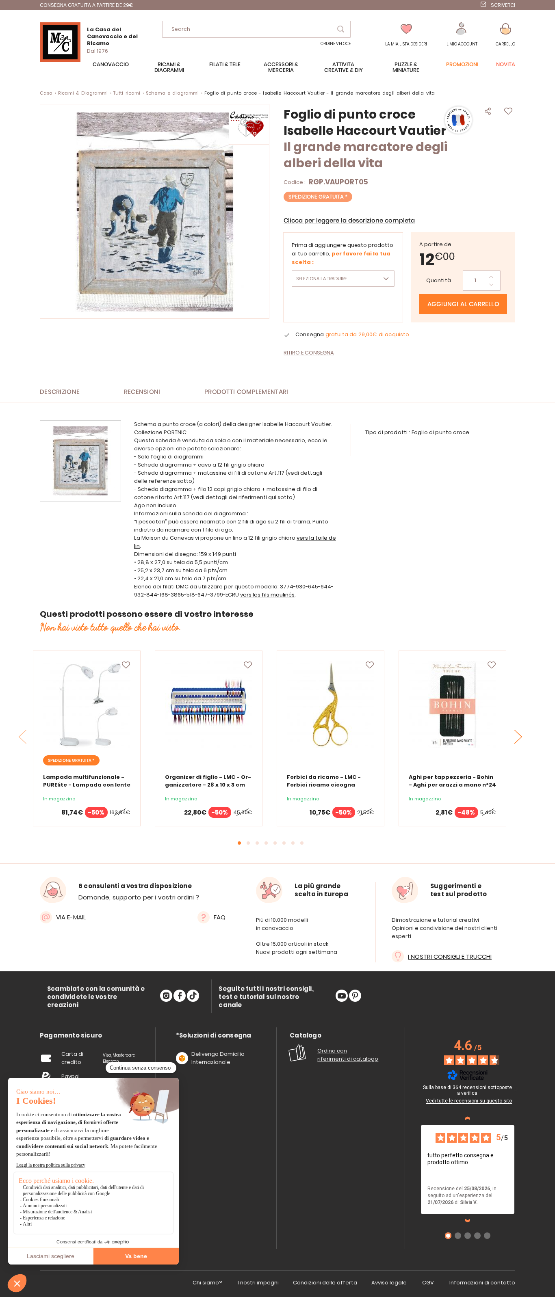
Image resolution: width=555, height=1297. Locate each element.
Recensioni (142, 392)
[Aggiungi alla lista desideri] (126, 665)
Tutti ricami (127, 93)
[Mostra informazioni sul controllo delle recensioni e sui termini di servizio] (515, 1088)
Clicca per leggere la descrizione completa (349, 221)
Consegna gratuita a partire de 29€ (86, 5)
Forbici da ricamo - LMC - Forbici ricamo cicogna (324, 781)
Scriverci (503, 5)
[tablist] (71, 1036)
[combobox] (256, 29)
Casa (46, 93)
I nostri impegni (258, 1282)
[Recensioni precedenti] (467, 1118)
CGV (428, 1282)
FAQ (219, 917)
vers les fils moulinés (267, 595)
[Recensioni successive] (467, 1220)
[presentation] (518, 737)
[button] (461, 34)
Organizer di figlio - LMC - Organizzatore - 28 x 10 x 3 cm (208, 781)
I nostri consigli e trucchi (450, 956)
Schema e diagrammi (172, 93)
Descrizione (60, 392)
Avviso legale (389, 1282)
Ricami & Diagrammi (83, 93)
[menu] (277, 71)
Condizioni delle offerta (325, 1282)
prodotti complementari (246, 392)
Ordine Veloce (336, 44)
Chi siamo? (207, 1282)
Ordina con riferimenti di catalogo (347, 1055)
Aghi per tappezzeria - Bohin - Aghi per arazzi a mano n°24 (452, 781)
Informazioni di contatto (482, 1282)
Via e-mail (71, 917)
